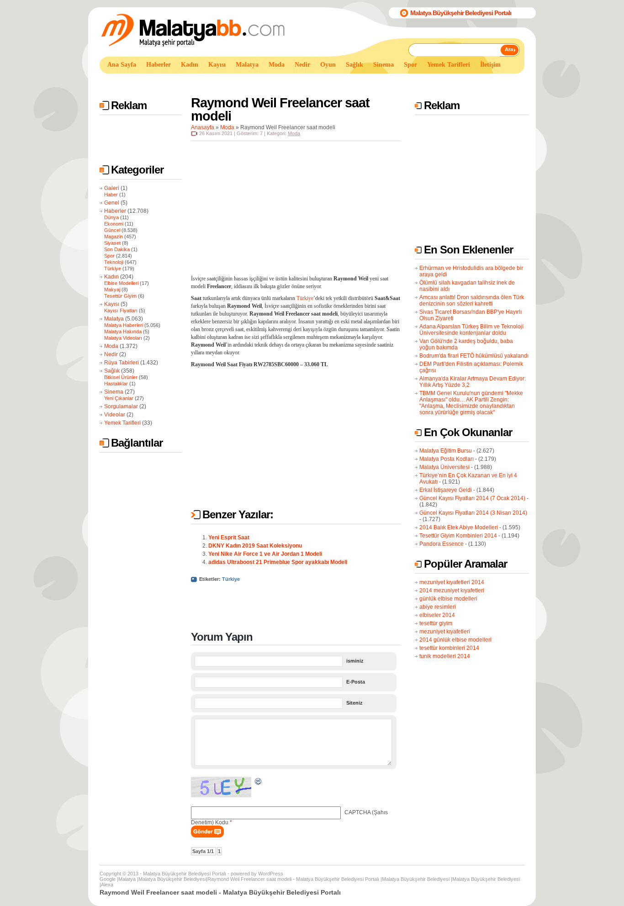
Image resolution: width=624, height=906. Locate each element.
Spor (109, 255)
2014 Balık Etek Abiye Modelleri (458, 527)
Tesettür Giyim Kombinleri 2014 (458, 535)
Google (108, 879)
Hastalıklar (116, 383)
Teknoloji (113, 262)
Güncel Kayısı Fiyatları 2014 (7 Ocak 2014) (472, 498)
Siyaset (112, 243)
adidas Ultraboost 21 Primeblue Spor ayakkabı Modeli (277, 562)
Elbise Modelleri (121, 283)
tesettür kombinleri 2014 (449, 648)
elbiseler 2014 (437, 615)
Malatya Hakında (123, 331)
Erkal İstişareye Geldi (445, 490)
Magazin (113, 236)
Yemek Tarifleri (122, 423)
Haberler (115, 211)
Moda (111, 346)
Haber (111, 194)
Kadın (111, 277)
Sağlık (112, 371)
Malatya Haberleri (123, 325)
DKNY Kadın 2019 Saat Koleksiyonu (255, 546)
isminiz (355, 661)
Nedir (111, 354)
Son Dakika (117, 249)
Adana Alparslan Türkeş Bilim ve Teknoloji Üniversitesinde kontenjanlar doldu (471, 329)
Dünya (111, 217)
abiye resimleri (437, 607)
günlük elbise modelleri (448, 598)
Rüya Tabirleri (121, 362)
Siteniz (354, 703)
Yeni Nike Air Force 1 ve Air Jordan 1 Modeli (265, 554)
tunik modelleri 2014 (444, 656)
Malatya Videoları (123, 338)
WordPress (270, 873)
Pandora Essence (441, 544)
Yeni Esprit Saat (228, 537)
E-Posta (355, 682)
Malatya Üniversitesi (444, 467)
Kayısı (111, 304)
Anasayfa (202, 127)
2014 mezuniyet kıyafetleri (451, 590)
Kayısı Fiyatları (120, 310)
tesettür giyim (435, 623)
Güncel (112, 230)
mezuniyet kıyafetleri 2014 (451, 582)
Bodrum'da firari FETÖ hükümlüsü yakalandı (474, 356)
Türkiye (112, 268)
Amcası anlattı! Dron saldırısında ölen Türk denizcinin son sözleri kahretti (471, 300)
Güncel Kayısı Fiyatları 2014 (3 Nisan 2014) (473, 513)
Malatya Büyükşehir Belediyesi (172, 879)
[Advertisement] (266, 81)
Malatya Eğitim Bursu (445, 451)
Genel (111, 203)
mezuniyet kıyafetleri (444, 631)
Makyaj (112, 289)
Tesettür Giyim (120, 296)
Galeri (111, 188)
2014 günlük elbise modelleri (455, 640)
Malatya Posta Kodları (446, 459)
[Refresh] (259, 783)
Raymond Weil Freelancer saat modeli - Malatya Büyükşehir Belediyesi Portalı (293, 879)
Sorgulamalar (121, 406)
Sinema (113, 392)
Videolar (114, 414)
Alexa (107, 884)
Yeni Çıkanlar (118, 398)
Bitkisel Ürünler (120, 377)
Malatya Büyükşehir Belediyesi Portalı (460, 12)
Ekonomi (113, 223)
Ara (509, 49)
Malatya (114, 319)
